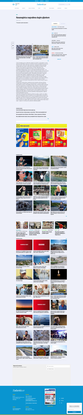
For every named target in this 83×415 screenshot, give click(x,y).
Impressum (47, 0)
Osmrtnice (59, 8)
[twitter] (13, 45)
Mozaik (66, 8)
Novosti (23, 8)
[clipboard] (13, 48)
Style (45, 8)
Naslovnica (17, 8)
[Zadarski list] (41, 4)
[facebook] (64, 0)
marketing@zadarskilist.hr (32, 398)
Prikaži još (59, 59)
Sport (39, 8)
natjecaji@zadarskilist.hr (29, 399)
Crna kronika (51, 8)
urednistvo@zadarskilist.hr (17, 408)
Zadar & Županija (32, 8)
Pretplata (36, 0)
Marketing (41, 0)
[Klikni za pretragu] (69, 4)
